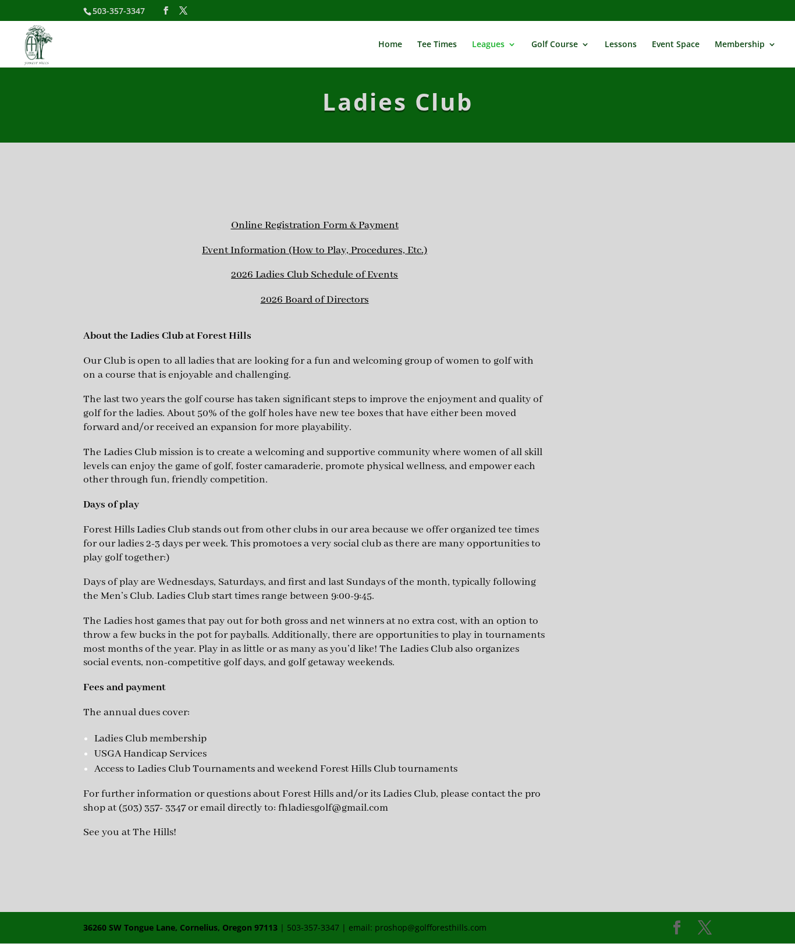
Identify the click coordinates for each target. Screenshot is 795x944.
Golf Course (554, 44)
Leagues (488, 44)
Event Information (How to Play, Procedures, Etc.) (314, 250)
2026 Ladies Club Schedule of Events (314, 274)
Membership (740, 44)
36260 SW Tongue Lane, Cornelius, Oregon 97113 (180, 927)
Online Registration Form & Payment (315, 225)
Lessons (621, 44)
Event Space (676, 44)
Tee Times (437, 44)
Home (390, 44)
